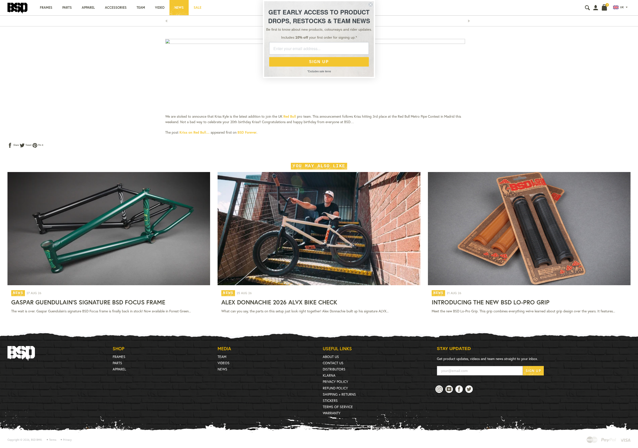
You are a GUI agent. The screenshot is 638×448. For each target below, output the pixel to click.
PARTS (117, 362)
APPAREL (119, 369)
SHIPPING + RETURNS (339, 394)
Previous (167, 20)
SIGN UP (533, 370)
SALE (197, 7)
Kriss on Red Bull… (194, 132)
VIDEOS (224, 362)
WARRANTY (331, 413)
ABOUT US (331, 356)
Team (141, 7)
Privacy (67, 440)
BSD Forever (247, 132)
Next (470, 20)
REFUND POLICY (335, 388)
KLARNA (329, 375)
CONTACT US (333, 362)
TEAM (222, 356)
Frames (46, 7)
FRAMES (119, 356)
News (179, 7)
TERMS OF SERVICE (338, 406)
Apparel (88, 7)
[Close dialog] (370, 4)
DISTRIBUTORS (334, 369)
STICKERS (330, 400)
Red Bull (289, 116)
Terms (52, 440)
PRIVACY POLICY (335, 381)
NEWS (222, 369)
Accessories (116, 7)
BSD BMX (36, 440)
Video (159, 7)
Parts (67, 7)
